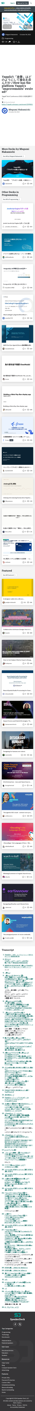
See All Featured (8, 575)
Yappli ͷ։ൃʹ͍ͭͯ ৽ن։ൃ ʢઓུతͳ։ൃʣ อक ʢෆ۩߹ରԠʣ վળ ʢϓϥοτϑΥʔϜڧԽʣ (17, 1099)
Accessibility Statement (17, 1407)
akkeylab (8, 409)
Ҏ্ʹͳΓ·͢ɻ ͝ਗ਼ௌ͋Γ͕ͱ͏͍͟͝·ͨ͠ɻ (12, 1307)
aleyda (7, 877)
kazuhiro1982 (9, 287)
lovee (7, 379)
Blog (3, 1365)
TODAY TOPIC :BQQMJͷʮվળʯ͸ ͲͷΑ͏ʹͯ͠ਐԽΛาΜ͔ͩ (17, 1091)
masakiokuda (9, 348)
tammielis (8, 755)
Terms (14, 1405)
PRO (19, 226)
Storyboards (6, 1337)
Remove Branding (7, 1387)
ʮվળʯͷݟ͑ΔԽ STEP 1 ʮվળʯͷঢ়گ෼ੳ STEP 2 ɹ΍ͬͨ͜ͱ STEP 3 (19, 1170)
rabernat (8, 907)
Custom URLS (6, 1382)
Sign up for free (22, 3)
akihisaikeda (9, 257)
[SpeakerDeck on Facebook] (15, 1324)
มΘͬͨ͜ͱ (6, 1279)
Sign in (12, 3)
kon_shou (8, 531)
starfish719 (9, 318)
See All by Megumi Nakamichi (13, 156)
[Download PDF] (19, 42)
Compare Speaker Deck (9, 1367)
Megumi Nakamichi (19, 109)
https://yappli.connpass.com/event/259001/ (17, 104)
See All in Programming (10, 199)
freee (7, 440)
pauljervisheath (10, 602)
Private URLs (6, 1377)
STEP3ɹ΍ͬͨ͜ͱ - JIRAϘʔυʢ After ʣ (16, 1270)
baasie (7, 633)
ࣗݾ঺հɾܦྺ (7, 973)
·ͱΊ (6, 1288)
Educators (5, 1353)
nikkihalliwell (9, 846)
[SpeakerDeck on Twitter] (20, 1324)
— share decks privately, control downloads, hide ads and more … (17, 9)
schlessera (8, 816)
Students (4, 1355)
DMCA (25, 1405)
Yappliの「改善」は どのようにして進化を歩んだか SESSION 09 (19, 955)
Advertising (5, 1370)
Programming (8, 38)
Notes (4, 1392)
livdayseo (8, 663)
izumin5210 (9, 470)
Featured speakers (7, 1343)
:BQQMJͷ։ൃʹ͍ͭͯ (9, 1095)
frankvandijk (9, 938)
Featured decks (6, 1340)
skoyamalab (9, 694)
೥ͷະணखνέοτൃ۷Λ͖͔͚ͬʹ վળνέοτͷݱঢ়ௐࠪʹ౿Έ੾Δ (15, 1166)
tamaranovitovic (10, 724)
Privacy (19, 1405)
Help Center (5, 1363)
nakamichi (8, 183)
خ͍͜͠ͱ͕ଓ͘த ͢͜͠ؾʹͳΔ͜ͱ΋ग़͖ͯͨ (10, 1150)
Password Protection (8, 1380)
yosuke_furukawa (11, 226)
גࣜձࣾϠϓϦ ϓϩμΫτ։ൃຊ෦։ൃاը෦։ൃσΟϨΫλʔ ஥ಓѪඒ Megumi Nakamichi (16, 961)
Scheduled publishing (8, 1385)
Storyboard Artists (7, 1350)
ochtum (7, 562)
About (9, 1405)
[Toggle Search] (31, 3)
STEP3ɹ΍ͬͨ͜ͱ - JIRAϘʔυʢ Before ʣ (16, 1268)
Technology (5, 1334)
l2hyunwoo (9, 501)
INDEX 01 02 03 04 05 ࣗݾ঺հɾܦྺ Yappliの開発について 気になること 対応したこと (19, 966)
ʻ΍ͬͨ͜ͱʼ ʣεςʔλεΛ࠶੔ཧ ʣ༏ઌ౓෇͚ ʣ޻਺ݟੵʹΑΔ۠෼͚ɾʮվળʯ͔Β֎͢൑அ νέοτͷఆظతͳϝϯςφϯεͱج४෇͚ (18, 1275)
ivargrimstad (9, 785)
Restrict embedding (8, 1390)
